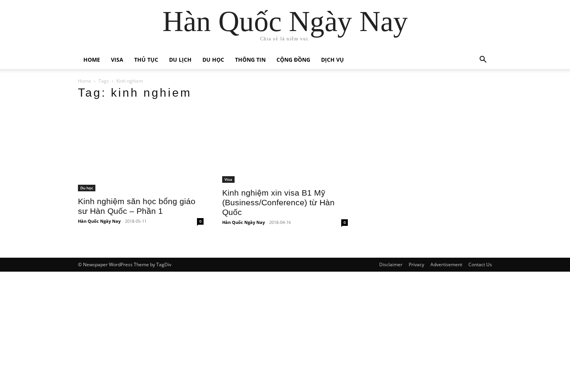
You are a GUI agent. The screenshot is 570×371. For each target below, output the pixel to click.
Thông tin (250, 59)
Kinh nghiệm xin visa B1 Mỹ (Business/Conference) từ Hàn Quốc (278, 202)
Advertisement (446, 264)
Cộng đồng (293, 59)
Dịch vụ (332, 59)
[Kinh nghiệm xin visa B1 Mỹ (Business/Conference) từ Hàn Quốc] (285, 145)
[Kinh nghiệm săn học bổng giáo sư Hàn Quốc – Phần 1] (141, 149)
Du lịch (180, 59)
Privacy (416, 264)
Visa (117, 59)
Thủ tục (146, 59)
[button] (482, 60)
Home (91, 59)
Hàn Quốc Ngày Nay (99, 221)
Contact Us (480, 264)
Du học (213, 59)
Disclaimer (390, 264)
